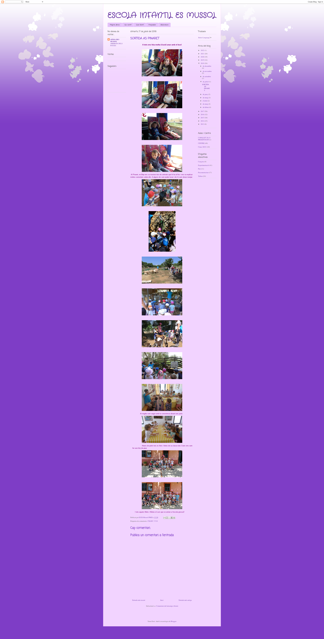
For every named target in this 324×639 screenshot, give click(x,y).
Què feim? (140, 25)
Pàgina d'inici (115, 25)
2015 (203, 117)
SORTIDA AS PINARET (206, 87)
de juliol (206, 81)
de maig (206, 97)
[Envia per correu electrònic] (164, 517)
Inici (162, 600)
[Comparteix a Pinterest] (174, 517)
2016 (203, 114)
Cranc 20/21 (202, 147)
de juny (205, 94)
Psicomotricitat (203, 172)
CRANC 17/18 (153, 521)
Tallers (200, 176)
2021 (203, 53)
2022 (203, 50)
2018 (203, 63)
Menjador (152, 25)
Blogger (173, 621)
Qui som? (127, 25)
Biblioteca (164, 25)
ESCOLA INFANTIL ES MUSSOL (162, 15)
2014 (203, 121)
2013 (203, 124)
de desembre (207, 66)
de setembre (207, 76)
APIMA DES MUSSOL (114, 40)
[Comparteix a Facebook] (171, 517)
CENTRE (201, 143)
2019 (203, 60)
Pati (199, 169)
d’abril (205, 101)
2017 (203, 111)
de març (205, 104)
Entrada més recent (138, 600)
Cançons (201, 161)
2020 (203, 57)
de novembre (207, 71)
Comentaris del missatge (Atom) (167, 606)
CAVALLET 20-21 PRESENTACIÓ (204, 138)
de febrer (206, 107)
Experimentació (203, 165)
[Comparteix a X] (169, 517)
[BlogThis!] (167, 517)
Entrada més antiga (185, 600)
